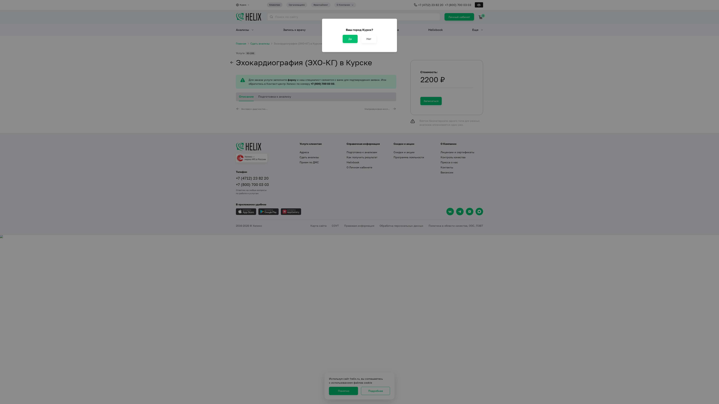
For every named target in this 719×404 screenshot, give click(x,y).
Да (350, 38)
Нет (368, 38)
